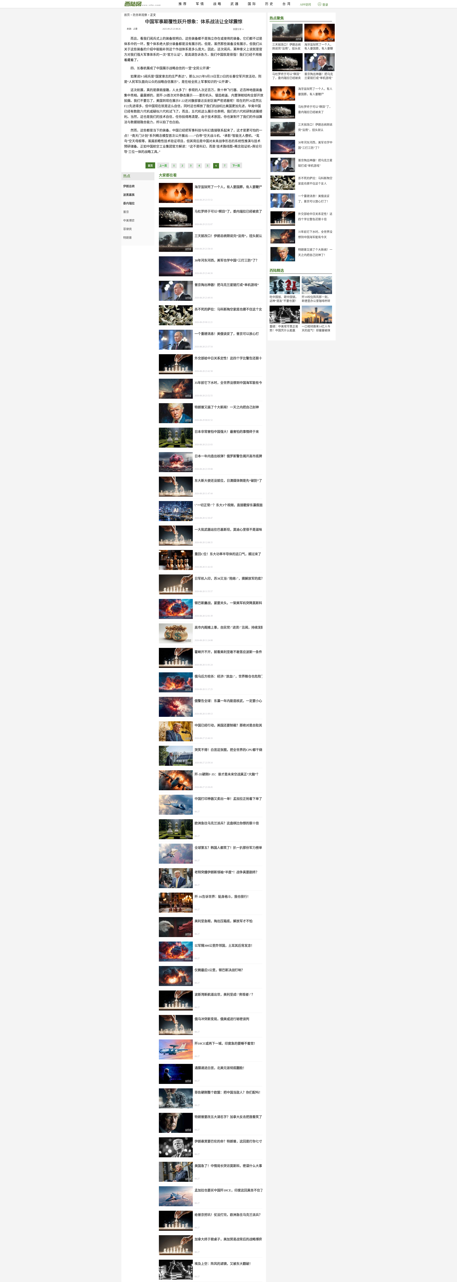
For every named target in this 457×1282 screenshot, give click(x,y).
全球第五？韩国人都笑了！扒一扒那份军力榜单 (228, 848)
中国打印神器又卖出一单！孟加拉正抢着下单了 (228, 799)
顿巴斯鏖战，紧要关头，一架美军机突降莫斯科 (228, 603)
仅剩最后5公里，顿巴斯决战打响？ (219, 970)
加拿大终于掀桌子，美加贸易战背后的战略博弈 (228, 1239)
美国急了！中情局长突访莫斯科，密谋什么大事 (228, 1166)
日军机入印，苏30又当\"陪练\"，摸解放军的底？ (229, 578)
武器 (235, 4)
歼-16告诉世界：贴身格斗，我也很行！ (222, 896)
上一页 (163, 165)
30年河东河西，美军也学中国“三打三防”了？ (227, 260)
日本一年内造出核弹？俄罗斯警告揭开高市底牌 (228, 456)
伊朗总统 (129, 186)
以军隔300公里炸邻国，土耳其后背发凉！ (224, 945)
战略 (217, 4)
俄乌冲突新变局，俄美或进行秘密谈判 (222, 1019)
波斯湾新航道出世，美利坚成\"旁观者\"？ (225, 994)
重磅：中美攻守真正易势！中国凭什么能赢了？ (284, 330)
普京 (126, 211)
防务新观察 (140, 14)
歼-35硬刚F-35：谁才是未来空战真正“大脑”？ (227, 774)
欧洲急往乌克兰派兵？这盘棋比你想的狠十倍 (227, 823)
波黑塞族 (129, 194)
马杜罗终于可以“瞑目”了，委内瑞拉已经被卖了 (286, 78)
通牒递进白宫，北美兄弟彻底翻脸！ (220, 1068)
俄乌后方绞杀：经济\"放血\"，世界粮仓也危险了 (229, 676)
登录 (325, 4)
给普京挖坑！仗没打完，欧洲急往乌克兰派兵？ (228, 1215)
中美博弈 (129, 220)
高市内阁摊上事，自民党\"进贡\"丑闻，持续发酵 (229, 627)
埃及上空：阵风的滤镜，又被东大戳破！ (223, 1264)
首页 (127, 14)
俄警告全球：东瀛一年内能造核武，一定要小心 (228, 701)
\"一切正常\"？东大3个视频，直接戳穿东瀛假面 (229, 505)
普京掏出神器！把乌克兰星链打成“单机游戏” (227, 285)
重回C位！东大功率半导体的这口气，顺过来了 (228, 554)
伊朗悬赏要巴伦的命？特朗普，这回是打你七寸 (228, 1141)
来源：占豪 (132, 29)
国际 (252, 4)
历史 (269, 4)
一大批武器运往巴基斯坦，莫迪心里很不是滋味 (228, 529)
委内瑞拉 (129, 203)
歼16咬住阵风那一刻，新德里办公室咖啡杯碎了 (316, 300)
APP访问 (305, 4)
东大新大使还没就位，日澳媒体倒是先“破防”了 (228, 480)
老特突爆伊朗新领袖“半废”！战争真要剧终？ (227, 872)
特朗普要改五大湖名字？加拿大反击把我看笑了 (228, 1117)
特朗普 (127, 237)
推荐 (183, 4)
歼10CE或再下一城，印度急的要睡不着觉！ (226, 1043)
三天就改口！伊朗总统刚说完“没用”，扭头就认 (286, 48)
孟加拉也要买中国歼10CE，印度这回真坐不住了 (229, 1190)
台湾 (287, 4)
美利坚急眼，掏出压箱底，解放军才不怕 (223, 921)
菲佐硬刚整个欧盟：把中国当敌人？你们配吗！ (228, 1092)
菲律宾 (127, 229)
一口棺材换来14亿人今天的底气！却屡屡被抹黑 (316, 330)
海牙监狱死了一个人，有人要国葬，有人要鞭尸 (318, 48)
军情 (200, 4)
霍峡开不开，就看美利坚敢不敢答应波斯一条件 (228, 652)
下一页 (236, 165)
